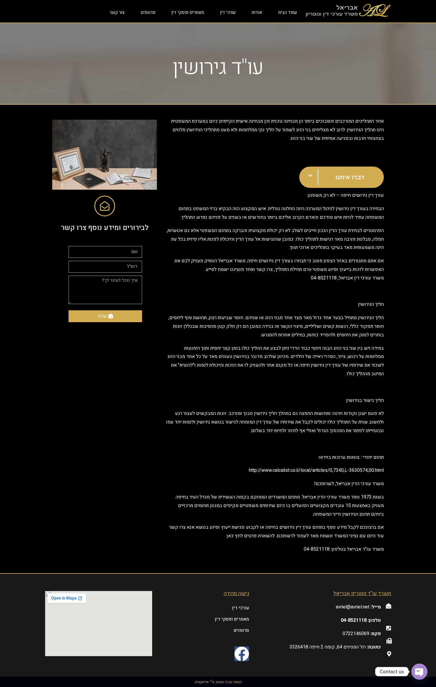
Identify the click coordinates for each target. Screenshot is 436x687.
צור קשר (117, 12)
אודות (257, 12)
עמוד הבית (287, 12)
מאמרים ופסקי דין (187, 12)
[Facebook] (241, 653)
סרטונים (148, 12)
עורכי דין (227, 12)
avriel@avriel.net (352, 607)
